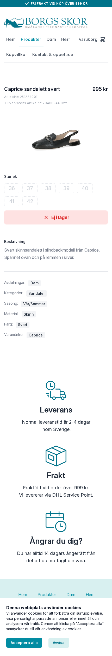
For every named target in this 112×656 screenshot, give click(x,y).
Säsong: (11, 303)
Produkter (31, 39)
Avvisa (59, 642)
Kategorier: (13, 293)
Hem (11, 39)
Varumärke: (13, 334)
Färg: (8, 324)
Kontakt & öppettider (53, 54)
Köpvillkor (16, 54)
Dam (51, 39)
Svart (22, 324)
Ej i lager (60, 217)
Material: (11, 313)
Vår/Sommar (34, 304)
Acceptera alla (24, 642)
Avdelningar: (14, 282)
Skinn (29, 314)
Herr (65, 39)
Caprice (36, 335)
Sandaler (36, 293)
